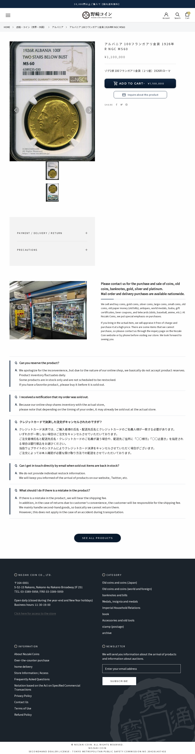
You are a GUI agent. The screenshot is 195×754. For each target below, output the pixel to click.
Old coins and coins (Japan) (119, 582)
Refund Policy (23, 714)
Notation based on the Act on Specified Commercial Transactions (47, 687)
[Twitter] (121, 104)
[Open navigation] (8, 15)
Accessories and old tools (118, 620)
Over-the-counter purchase (31, 660)
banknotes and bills (114, 595)
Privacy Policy (23, 696)
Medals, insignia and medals (120, 601)
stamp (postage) (113, 626)
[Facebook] (116, 104)
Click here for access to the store (35, 613)
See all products (97, 538)
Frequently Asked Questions (32, 679)
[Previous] (15, 110)
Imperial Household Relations (121, 608)
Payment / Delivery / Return (39, 233)
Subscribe (119, 681)
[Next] (89, 110)
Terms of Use (22, 708)
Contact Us (21, 702)
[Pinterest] (126, 104)
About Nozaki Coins (26, 654)
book (105, 614)
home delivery (23, 666)
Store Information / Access (31, 673)
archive (107, 633)
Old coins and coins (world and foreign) (127, 589)
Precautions (27, 249)
